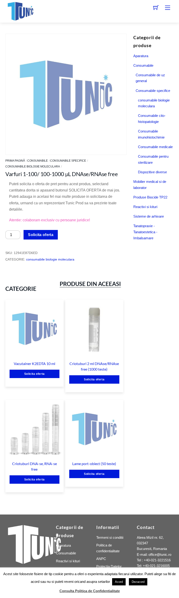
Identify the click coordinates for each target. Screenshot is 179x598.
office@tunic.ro (159, 554)
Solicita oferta (40, 235)
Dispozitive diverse (152, 172)
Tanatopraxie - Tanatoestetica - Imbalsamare (145, 232)
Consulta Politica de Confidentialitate (89, 591)
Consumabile (37, 160)
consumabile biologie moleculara (32, 166)
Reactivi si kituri (145, 207)
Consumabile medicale (155, 147)
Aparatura (140, 56)
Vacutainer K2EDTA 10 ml (34, 363)
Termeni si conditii (109, 537)
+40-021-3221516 (157, 560)
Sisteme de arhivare (148, 216)
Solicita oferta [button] (34, 373)
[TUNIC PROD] (20, 11)
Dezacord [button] (138, 582)
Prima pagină (15, 160)
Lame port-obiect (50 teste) (94, 463)
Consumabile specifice (68, 160)
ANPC (101, 559)
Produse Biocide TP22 (150, 197)
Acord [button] (119, 582)
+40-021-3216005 (156, 566)
